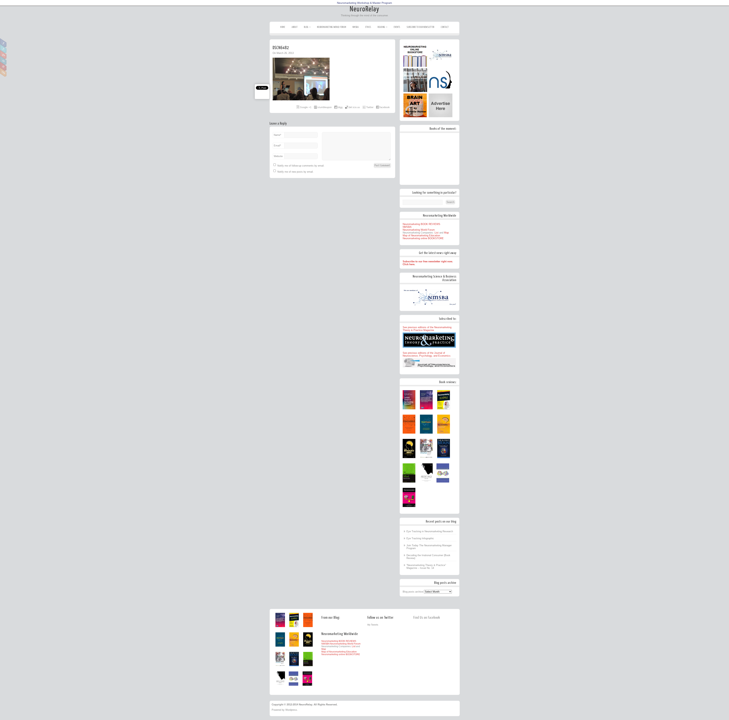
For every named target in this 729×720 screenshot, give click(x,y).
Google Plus (3, 54)
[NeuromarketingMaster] (415, 91)
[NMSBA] (440, 65)
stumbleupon (325, 107)
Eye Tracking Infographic (420, 538)
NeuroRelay (364, 9)
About (295, 27)
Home (282, 27)
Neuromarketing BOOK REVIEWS (421, 224)
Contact (445, 27)
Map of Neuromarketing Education (421, 235)
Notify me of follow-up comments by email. (300, 165)
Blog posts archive (413, 591)
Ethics (368, 27)
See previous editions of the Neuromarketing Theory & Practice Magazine (427, 329)
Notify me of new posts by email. (295, 171)
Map (446, 232)
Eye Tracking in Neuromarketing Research (429, 531)
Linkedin (3, 60)
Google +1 (305, 107)
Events (397, 27)
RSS (3, 72)
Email (277, 145)
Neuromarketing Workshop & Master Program (364, 2)
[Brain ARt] (415, 116)
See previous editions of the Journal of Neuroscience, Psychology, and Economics (426, 354)
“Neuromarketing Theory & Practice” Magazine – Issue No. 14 (426, 566)
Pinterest (3, 66)
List (437, 232)
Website (278, 156)
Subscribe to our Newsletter (420, 27)
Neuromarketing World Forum (331, 27)
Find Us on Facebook (426, 618)
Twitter (3, 48)
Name (277, 135)
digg (340, 107)
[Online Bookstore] (415, 65)
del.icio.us (354, 107)
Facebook (3, 43)
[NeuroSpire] (440, 91)
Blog (306, 27)
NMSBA (356, 27)
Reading (381, 27)
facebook (385, 107)
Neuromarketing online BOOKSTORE (423, 238)
